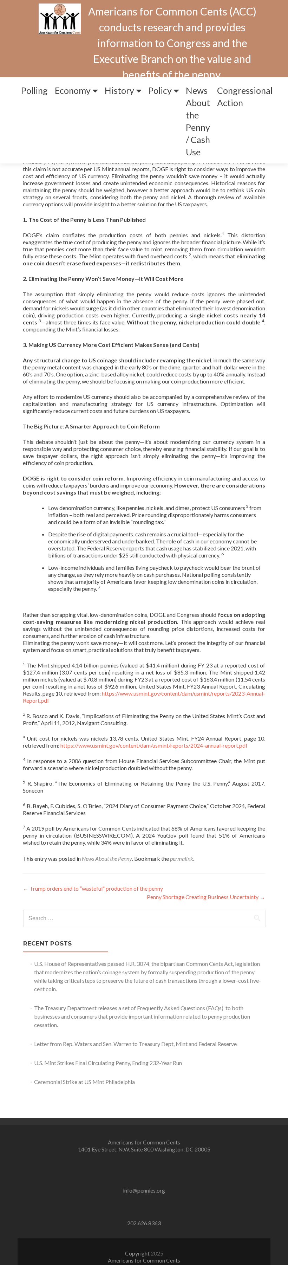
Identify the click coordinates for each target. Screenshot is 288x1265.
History (119, 90)
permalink (181, 858)
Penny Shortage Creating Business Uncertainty (206, 896)
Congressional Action (245, 96)
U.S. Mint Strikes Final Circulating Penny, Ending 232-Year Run (108, 1062)
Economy (73, 90)
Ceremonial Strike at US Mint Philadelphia (84, 1081)
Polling (34, 90)
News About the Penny (107, 858)
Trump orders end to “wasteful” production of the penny (93, 888)
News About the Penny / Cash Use (198, 121)
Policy (160, 90)
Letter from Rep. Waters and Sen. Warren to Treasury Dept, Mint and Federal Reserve (135, 1043)
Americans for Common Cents (144, 1260)
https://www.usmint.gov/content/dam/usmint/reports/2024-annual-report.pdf (154, 745)
